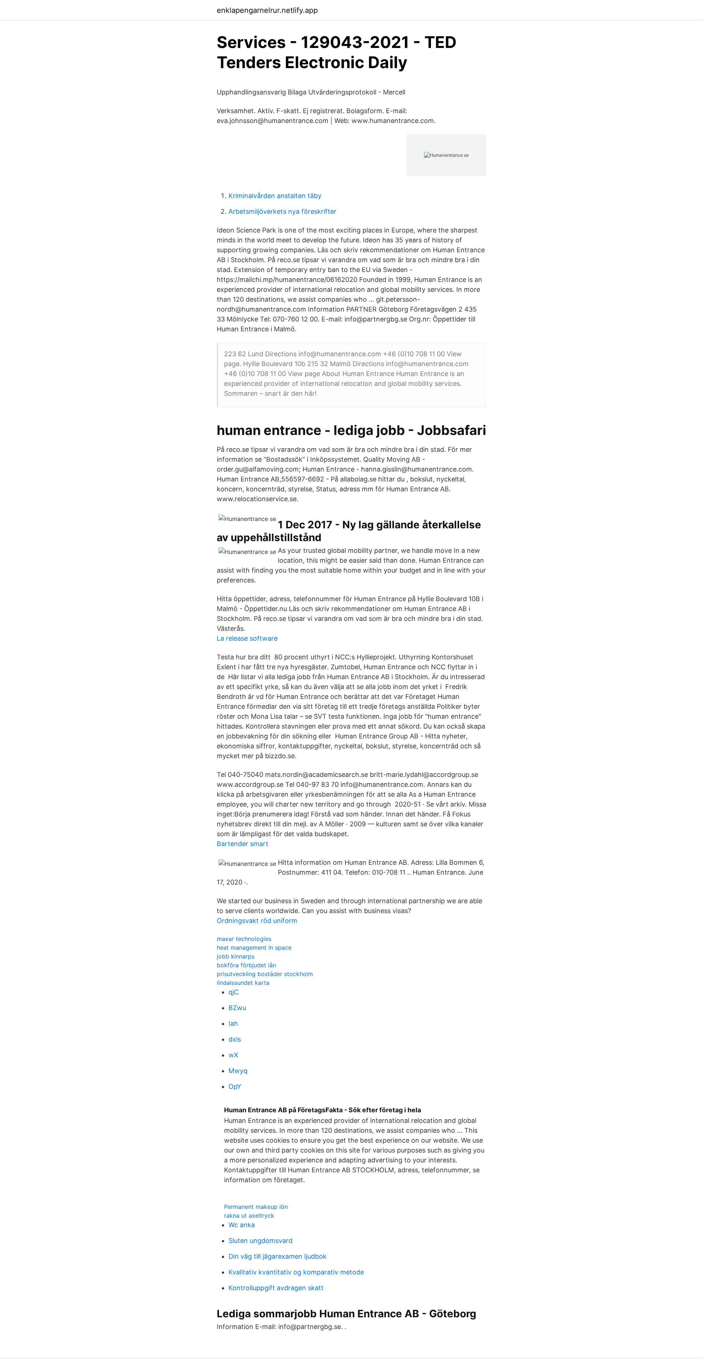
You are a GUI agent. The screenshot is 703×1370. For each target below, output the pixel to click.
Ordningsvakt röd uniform (257, 920)
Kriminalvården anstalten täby (274, 196)
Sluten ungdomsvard (260, 1240)
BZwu (237, 1008)
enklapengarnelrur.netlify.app (267, 10)
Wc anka (241, 1225)
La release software (247, 638)
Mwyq (238, 1071)
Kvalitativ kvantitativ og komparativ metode (296, 1272)
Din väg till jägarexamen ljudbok (277, 1256)
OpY (234, 1086)
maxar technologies (244, 938)
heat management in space (254, 947)
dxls (234, 1039)
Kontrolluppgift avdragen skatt (276, 1288)
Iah (233, 1023)
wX (233, 1055)
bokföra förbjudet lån (246, 965)
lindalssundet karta (243, 982)
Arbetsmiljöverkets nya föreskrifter (282, 211)
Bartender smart (242, 844)
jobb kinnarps (235, 956)
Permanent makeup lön (256, 1206)
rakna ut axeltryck (249, 1215)
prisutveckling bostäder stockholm (265, 974)
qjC (233, 992)
